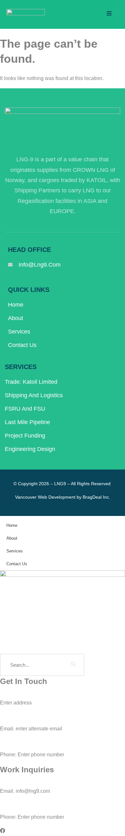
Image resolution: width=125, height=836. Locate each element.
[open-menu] (109, 14)
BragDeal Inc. (96, 497)
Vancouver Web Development (45, 497)
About (15, 318)
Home (15, 304)
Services (19, 331)
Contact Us (22, 345)
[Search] (73, 665)
